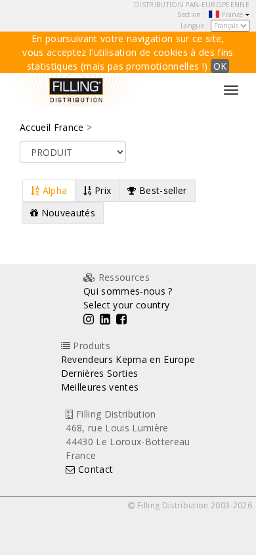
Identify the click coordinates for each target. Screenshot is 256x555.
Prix (102, 190)
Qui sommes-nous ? (128, 291)
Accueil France (52, 127)
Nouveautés (66, 212)
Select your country (126, 305)
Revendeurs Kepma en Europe (128, 359)
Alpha (53, 190)
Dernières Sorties (100, 373)
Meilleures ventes (100, 387)
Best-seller (162, 190)
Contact (94, 469)
